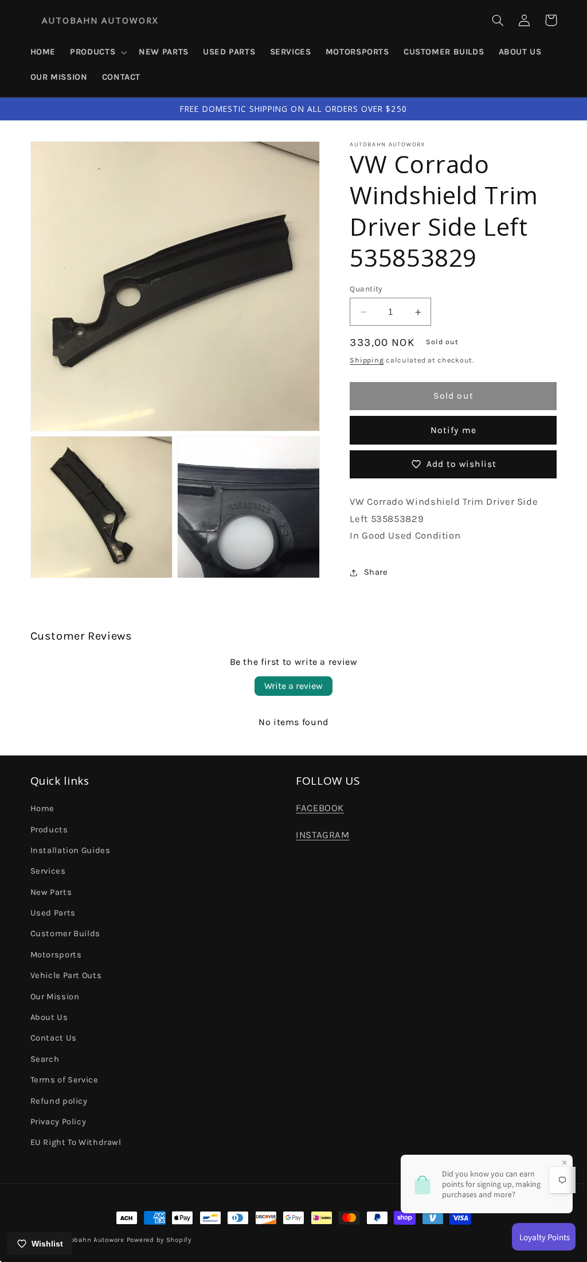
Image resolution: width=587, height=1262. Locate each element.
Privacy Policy (58, 1122)
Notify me (453, 430)
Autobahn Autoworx (91, 1240)
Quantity (366, 288)
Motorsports (56, 955)
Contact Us (53, 1038)
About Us (49, 1017)
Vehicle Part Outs (66, 975)
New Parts (51, 892)
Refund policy (59, 1101)
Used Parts (53, 913)
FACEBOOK (320, 808)
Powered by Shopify (159, 1240)
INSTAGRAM (323, 834)
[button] (97, 52)
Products (49, 830)
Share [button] (376, 572)
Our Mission (55, 997)
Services (48, 871)
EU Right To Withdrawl (76, 1142)
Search (45, 1059)
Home (42, 808)
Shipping (366, 360)
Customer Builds (65, 933)
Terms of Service (64, 1080)
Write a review (293, 685)
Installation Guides (70, 850)
